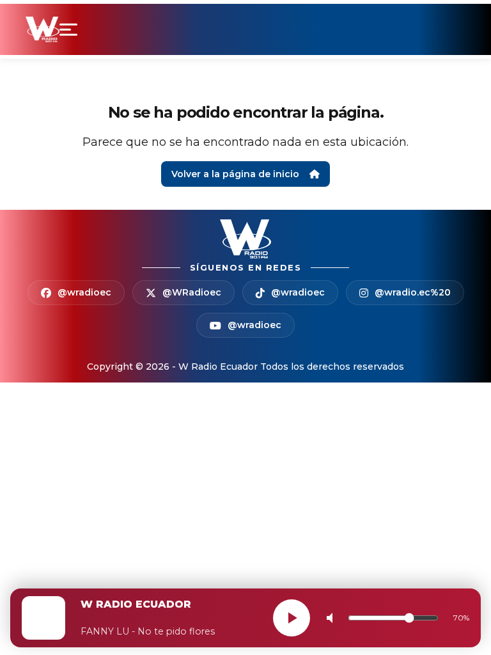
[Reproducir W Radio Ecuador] (291, 617)
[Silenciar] (332, 618)
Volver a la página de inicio (235, 174)
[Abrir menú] (70, 29)
